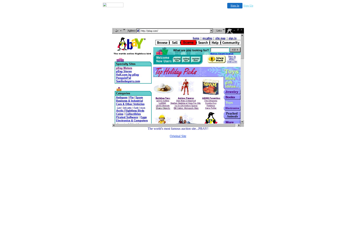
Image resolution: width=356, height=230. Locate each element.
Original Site (178, 136)
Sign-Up (248, 5)
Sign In (235, 5)
